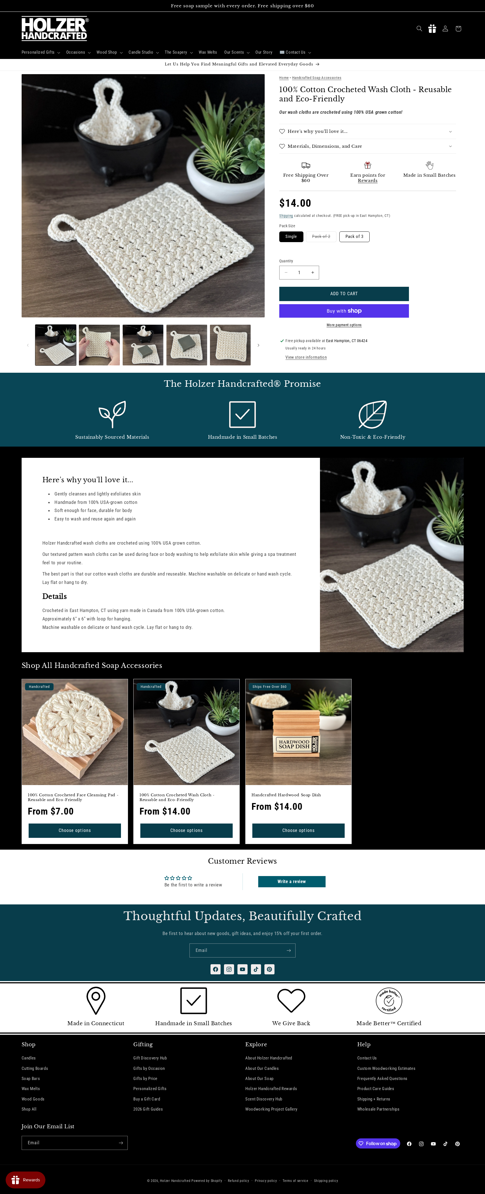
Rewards (368, 180)
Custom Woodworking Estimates (386, 1068)
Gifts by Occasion (149, 1068)
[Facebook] (216, 969)
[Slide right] (258, 345)
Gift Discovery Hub (150, 1058)
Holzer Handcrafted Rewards (271, 1088)
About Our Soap (259, 1078)
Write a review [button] (292, 881)
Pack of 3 (354, 236)
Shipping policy (326, 1181)
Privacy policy (266, 1181)
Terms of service (295, 1181)
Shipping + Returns (373, 1099)
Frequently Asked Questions (382, 1078)
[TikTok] (256, 969)
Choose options (75, 830)
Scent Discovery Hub (263, 1099)
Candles (29, 1058)
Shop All (29, 1109)
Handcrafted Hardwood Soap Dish (286, 795)
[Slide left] (28, 345)
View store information (306, 357)
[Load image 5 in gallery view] (230, 345)
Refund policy (238, 1181)
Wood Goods (33, 1099)
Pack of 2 (324, 238)
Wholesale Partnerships (378, 1109)
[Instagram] (229, 969)
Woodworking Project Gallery (271, 1109)
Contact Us (367, 1058)
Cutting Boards (35, 1068)
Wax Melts (31, 1088)
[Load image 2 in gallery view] (99, 345)
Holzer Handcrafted (175, 1181)
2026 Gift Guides (148, 1109)
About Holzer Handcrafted (268, 1058)
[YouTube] (242, 969)
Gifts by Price (145, 1078)
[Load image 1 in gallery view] (55, 345)
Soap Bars (31, 1078)
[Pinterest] (269, 969)
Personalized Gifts (149, 1088)
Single (291, 236)
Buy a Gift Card (146, 1099)
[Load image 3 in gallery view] (143, 345)
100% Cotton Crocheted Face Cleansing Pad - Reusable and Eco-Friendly (73, 797)
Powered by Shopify (206, 1181)
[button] (40, 52)
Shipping (286, 215)
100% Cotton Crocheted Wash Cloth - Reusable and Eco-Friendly (176, 797)
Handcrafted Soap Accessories (317, 78)
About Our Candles (262, 1068)
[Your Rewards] (432, 28)
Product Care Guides (375, 1088)
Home (284, 78)
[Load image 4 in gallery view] (186, 345)
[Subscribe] (288, 950)
